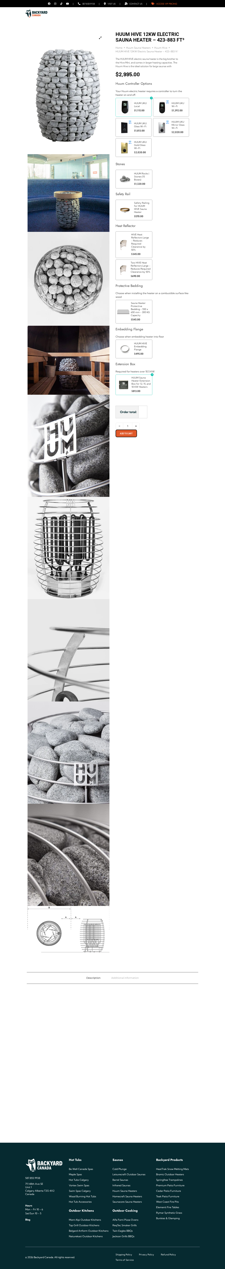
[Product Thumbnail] (100, 38)
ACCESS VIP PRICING (166, 4)
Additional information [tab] (125, 977)
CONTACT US (135, 4)
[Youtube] (67, 3)
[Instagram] (55, 3)
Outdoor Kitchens (81, 1210)
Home (119, 47)
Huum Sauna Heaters (138, 47)
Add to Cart (126, 433)
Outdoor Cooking (125, 1210)
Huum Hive (160, 47)
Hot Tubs (75, 1160)
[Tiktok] (61, 3)
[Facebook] (49, 3)
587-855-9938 (88, 4)
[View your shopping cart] (195, 12)
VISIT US (111, 4)
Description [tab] (93, 977)
